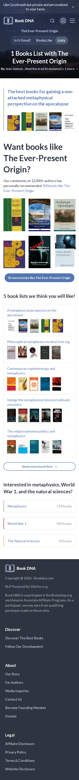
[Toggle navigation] (72, 20)
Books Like (44, 40)
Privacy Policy (15, 752)
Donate (11, 716)
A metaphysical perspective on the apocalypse (31, 312)
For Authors (14, 682)
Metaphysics (17, 506)
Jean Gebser (14, 68)
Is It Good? (22, 40)
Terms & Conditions (20, 760)
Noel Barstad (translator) (43, 68)
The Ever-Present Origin (39, 31)
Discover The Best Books (24, 638)
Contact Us (13, 699)
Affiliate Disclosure (19, 744)
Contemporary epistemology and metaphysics (31, 371)
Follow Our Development (24, 646)
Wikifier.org (39, 587)
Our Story (12, 674)
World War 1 (16, 523)
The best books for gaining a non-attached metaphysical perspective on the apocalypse (40, 97)
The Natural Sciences (23, 541)
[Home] (18, 21)
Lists (61, 40)
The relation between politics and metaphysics (31, 433)
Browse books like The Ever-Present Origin (39, 277)
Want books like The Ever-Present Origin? (35, 158)
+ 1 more (68, 68)
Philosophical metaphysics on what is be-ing (38, 342)
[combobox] (52, 20)
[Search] (52, 20)
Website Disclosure (20, 769)
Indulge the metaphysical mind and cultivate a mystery (38, 402)
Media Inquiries (17, 691)
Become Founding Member (25, 708)
